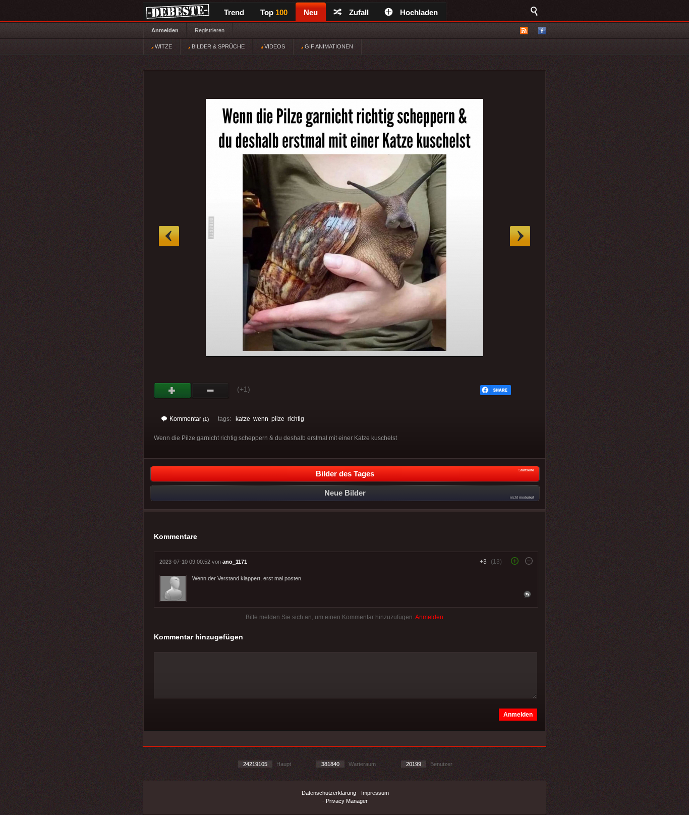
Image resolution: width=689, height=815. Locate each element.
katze (243, 418)
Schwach (210, 391)
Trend (234, 12)
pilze (277, 418)
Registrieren (209, 30)
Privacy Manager (347, 801)
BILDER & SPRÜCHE (217, 46)
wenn (260, 418)
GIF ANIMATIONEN (328, 46)
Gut (173, 391)
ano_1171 (234, 562)
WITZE (162, 46)
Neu (311, 12)
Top (274, 12)
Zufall (359, 12)
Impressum (375, 793)
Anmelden (165, 30)
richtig (296, 418)
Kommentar (189, 418)
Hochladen (419, 12)
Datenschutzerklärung (329, 793)
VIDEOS (274, 46)
